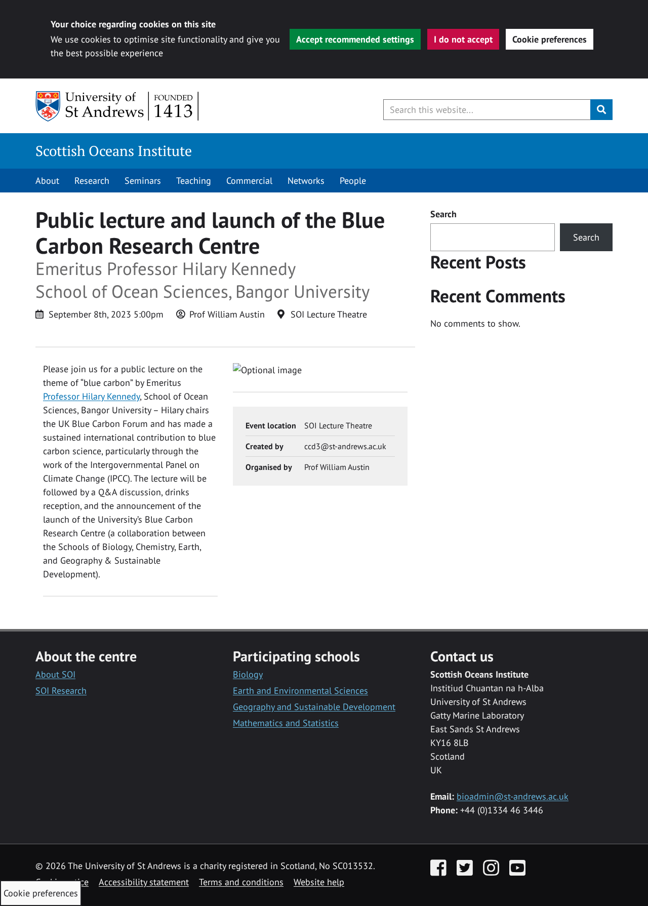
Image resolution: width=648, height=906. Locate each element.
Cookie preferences (549, 39)
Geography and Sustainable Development (314, 707)
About (47, 180)
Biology (248, 674)
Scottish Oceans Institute (113, 150)
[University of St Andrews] (117, 106)
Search (443, 214)
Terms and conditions (241, 882)
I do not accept (463, 39)
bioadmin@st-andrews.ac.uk (513, 796)
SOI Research (61, 690)
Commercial (249, 180)
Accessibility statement (144, 882)
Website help (319, 882)
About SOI (55, 674)
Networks (306, 180)
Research (91, 180)
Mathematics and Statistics (286, 723)
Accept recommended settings (355, 39)
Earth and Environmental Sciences (300, 690)
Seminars (143, 180)
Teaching (193, 180)
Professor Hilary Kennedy (91, 396)
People (353, 180)
